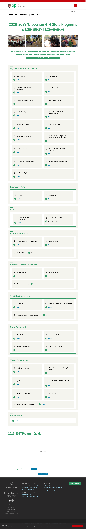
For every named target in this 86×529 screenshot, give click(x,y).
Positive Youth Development (11, 513)
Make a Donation (74, 483)
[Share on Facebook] (71, 11)
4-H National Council (26, 494)
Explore (18, 79)
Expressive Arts (32, 51)
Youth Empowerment (24, 54)
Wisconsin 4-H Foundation (28, 489)
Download (34, 469)
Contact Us (70, 5)
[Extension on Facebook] (10, 501)
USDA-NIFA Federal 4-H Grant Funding (30, 496)
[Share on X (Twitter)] (72, 11)
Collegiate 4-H (65, 54)
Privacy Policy (23, 523)
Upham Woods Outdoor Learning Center (31, 485)
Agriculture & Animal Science (18, 51)
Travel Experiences (53, 54)
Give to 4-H (63, 5)
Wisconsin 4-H (21, 5)
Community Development (11, 506)
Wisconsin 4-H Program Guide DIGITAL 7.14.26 (19, 469)
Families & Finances (11, 509)
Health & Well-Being (11, 507)
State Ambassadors (39, 54)
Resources (56, 5)
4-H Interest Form (47, 485)
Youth (52, 1)
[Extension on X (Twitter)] (12, 501)
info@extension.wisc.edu (37, 522)
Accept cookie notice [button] (77, 526)
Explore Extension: (16, 1)
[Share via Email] (74, 11)
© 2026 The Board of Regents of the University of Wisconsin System (57, 522)
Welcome (40, 5)
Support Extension (82, 1)
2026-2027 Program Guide (43, 57)
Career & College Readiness (68, 51)
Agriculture (11, 504)
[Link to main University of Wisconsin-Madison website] (11, 488)
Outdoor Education (53, 51)
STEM (42, 51)
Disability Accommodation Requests (58, 523)
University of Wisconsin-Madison (5, 1)
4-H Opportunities (48, 5)
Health (43, 1)
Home (9, 11)
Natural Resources (11, 511)
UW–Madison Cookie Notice (53, 526)
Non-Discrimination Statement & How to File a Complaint (38, 523)
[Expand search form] (75, 5)
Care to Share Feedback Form (50, 490)
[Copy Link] (76, 11)
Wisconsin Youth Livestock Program (30, 487)
